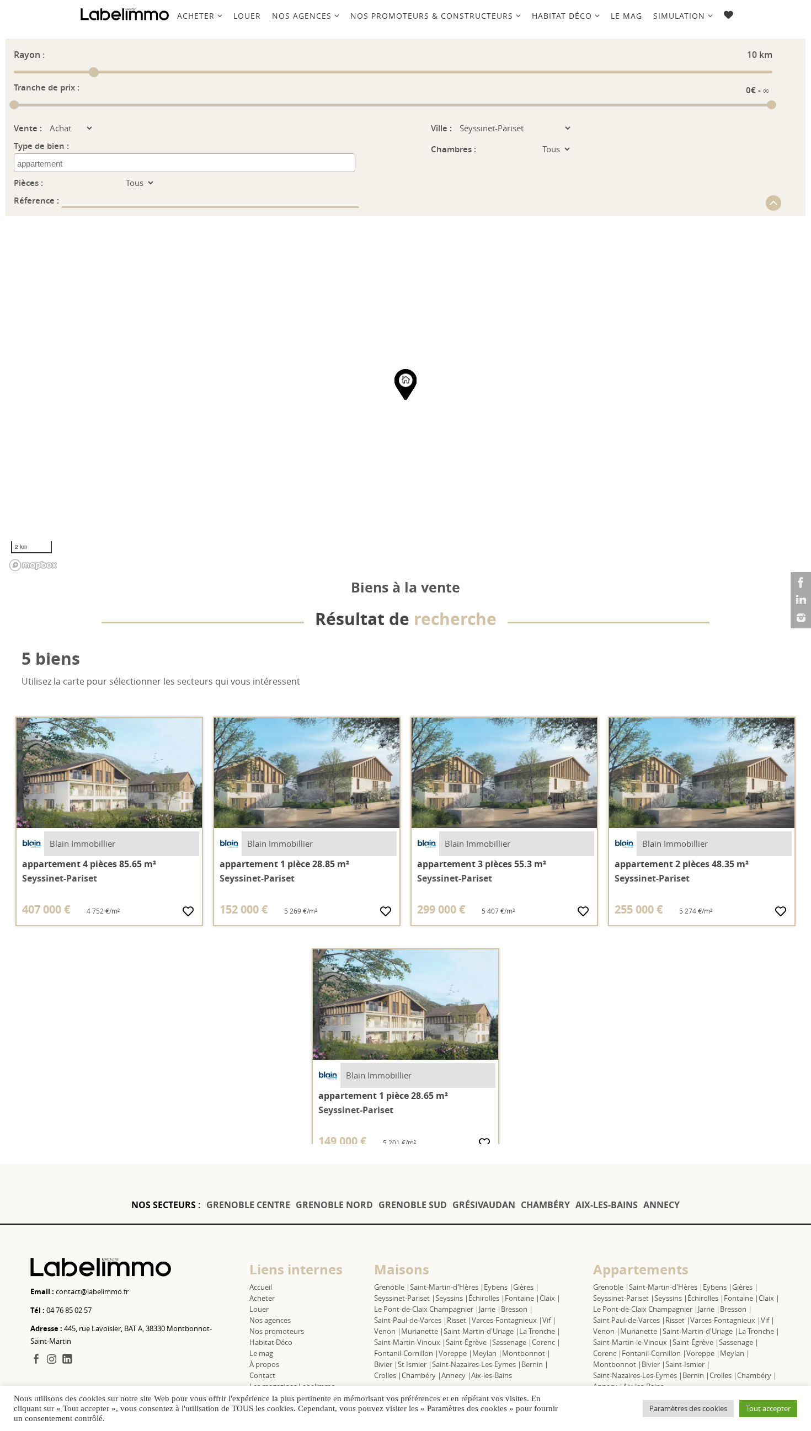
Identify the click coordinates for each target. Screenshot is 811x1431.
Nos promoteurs (276, 1331)
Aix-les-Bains (491, 1375)
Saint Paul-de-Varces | (629, 1320)
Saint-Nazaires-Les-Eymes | (476, 1364)
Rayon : (29, 55)
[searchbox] (66, 164)
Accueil (260, 1287)
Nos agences (270, 1320)
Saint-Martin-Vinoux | (410, 1342)
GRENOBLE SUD (412, 1205)
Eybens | (498, 1287)
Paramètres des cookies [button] (688, 1408)
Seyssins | (451, 1298)
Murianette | (422, 1331)
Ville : (441, 128)
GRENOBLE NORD (334, 1205)
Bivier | (386, 1364)
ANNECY (661, 1205)
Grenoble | (392, 1287)
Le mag (261, 1353)
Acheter (262, 1298)
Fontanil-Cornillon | (406, 1353)
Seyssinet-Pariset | (404, 1298)
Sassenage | (512, 1342)
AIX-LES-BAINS (606, 1205)
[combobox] (184, 162)
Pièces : (28, 183)
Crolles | (388, 1375)
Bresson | (517, 1309)
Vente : (28, 128)
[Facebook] (799, 582)
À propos (264, 1364)
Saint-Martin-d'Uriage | (481, 1331)
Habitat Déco (270, 1342)
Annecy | (456, 1375)
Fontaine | (522, 1298)
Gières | (526, 1287)
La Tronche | (540, 1331)
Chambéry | (421, 1375)
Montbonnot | (526, 1353)
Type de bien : (41, 146)
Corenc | (546, 1342)
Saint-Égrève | (469, 1342)
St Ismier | (415, 1364)
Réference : (37, 200)
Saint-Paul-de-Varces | (410, 1320)
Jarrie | (490, 1309)
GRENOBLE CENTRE (248, 1205)
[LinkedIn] (799, 600)
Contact (262, 1375)
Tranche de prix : (46, 87)
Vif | (549, 1320)
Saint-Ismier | (687, 1364)
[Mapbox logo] (33, 565)
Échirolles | (486, 1298)
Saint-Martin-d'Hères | (447, 1287)
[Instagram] (799, 617)
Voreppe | (455, 1353)
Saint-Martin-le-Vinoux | (633, 1342)
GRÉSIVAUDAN (483, 1205)
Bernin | (534, 1364)
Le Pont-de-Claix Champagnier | (426, 1309)
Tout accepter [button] (768, 1408)
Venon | (387, 1331)
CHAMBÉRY (545, 1205)
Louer (259, 1309)
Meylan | (487, 1353)
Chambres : (453, 149)
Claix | (550, 1298)
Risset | (459, 1320)
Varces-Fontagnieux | (507, 1320)
